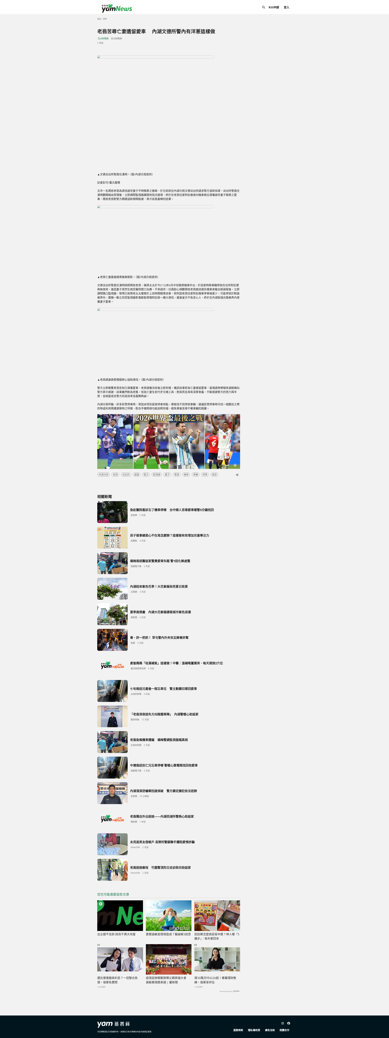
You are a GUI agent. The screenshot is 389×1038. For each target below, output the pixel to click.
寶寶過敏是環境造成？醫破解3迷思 (168, 934)
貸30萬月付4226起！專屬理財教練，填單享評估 (215, 980)
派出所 (126, 474)
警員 (176, 474)
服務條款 (238, 1030)
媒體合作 (284, 1030)
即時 (105, 19)
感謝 (136, 474)
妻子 (167, 474)
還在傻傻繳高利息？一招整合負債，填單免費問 (117, 980)
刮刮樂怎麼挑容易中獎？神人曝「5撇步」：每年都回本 (216, 936)
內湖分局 (103, 474)
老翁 (115, 474)
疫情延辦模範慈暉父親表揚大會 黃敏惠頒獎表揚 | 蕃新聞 (167, 980)
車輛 (195, 474)
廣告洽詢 (270, 1030)
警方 (146, 474)
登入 (286, 7)
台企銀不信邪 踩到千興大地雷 (116, 934)
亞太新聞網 (103, 38)
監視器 (156, 474)
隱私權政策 (254, 1030)
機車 (186, 474)
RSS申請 (274, 7)
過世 (214, 474)
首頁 (99, 19)
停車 (205, 474)
